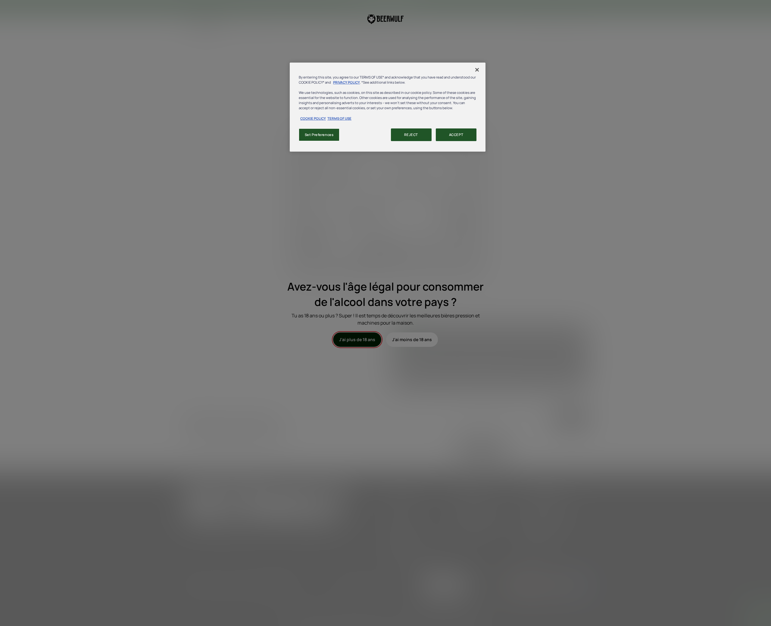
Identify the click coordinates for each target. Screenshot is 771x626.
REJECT (411, 134)
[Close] (477, 69)
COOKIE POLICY (313, 118)
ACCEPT (456, 134)
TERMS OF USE (339, 118)
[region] (387, 107)
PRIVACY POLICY (346, 82)
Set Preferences (319, 134)
